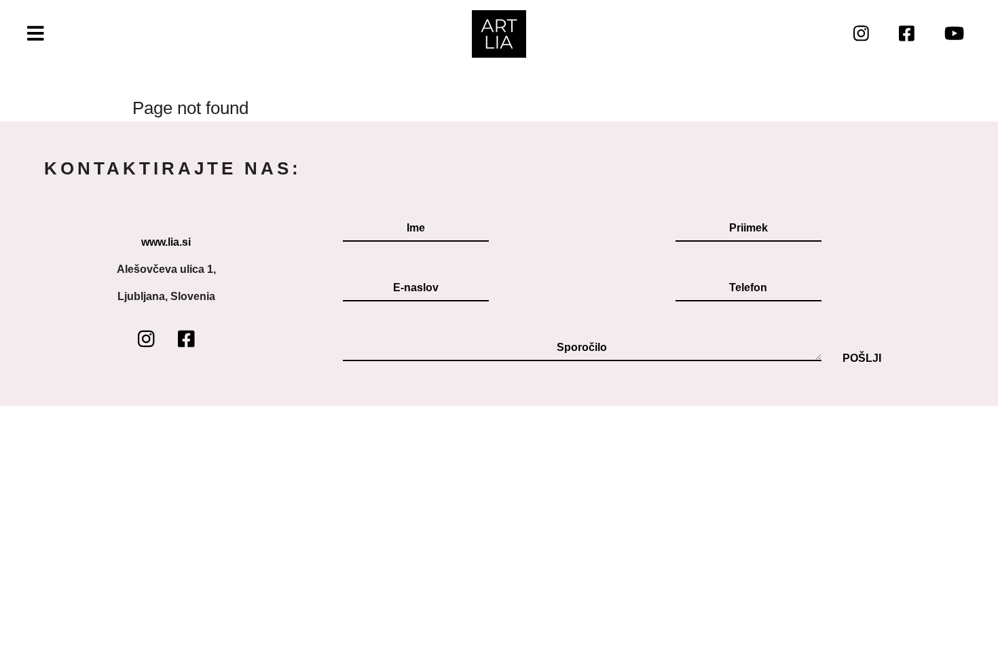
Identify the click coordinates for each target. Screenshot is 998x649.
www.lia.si (166, 242)
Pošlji (862, 358)
